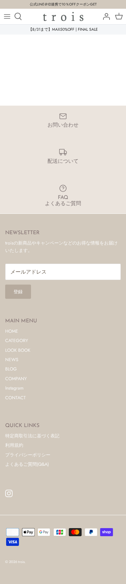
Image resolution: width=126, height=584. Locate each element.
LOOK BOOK (17, 350)
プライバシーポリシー (27, 455)
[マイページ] (105, 16)
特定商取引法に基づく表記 (32, 436)
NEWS (11, 359)
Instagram (14, 388)
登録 (18, 291)
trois (21, 561)
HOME (11, 331)
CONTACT (15, 397)
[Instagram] (9, 493)
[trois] (63, 16)
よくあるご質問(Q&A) (27, 464)
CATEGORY (16, 340)
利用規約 (14, 445)
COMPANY (16, 378)
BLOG (11, 369)
